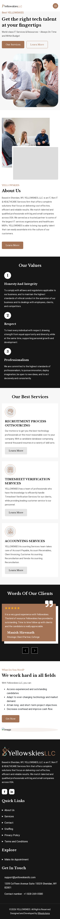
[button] (35, 650)
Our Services (13, 44)
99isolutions (44, 913)
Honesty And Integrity (20, 284)
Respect (10, 324)
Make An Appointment (16, 859)
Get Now (11, 718)
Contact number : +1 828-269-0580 (23, 893)
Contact (8, 822)
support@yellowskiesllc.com (20, 877)
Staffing (8, 829)
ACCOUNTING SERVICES (25, 541)
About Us (9, 810)
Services (9, 816)
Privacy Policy (12, 835)
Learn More (37, 44)
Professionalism (16, 360)
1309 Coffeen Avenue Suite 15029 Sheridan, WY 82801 (30, 885)
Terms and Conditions (16, 841)
